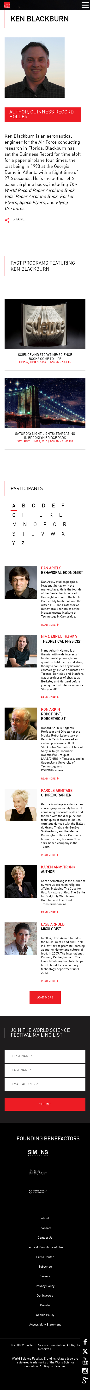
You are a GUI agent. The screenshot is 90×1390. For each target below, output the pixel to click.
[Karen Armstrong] (21, 881)
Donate (45, 1305)
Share (18, 219)
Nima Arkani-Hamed (61, 639)
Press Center (45, 1257)
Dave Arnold (53, 927)
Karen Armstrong (58, 870)
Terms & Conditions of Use (45, 1247)
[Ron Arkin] (21, 724)
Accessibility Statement (45, 1324)
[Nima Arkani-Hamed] (21, 651)
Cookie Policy (45, 1315)
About (45, 1218)
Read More (48, 625)
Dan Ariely (62, 571)
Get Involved (45, 1295)
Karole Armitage (56, 793)
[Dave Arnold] (21, 938)
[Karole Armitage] (21, 805)
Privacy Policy (45, 1286)
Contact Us (45, 1237)
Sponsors (45, 1228)
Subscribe (45, 1266)
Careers (45, 1276)
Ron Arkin (53, 714)
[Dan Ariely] (21, 582)
